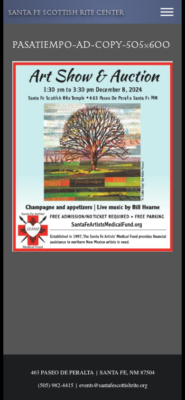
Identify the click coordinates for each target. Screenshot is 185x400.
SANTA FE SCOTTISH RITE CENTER (66, 13)
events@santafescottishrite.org (113, 385)
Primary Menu (166, 11)
